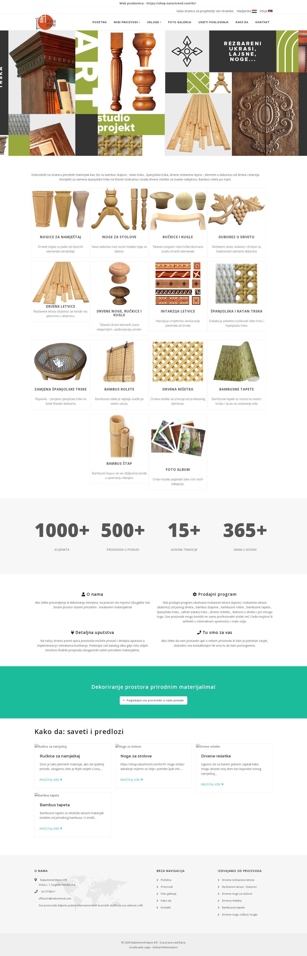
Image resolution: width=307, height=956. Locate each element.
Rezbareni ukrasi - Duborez (239, 887)
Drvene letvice (60, 306)
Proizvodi (167, 887)
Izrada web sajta (139, 947)
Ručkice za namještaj (60, 756)
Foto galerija (179, 22)
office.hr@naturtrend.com (55, 898)
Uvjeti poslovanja (213, 22)
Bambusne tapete (233, 907)
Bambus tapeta (55, 805)
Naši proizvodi (126, 22)
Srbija (264, 11)
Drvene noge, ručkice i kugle (240, 914)
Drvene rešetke (216, 756)
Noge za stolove (136, 756)
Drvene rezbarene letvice (238, 880)
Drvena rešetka (232, 900)
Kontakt (262, 22)
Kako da (242, 22)
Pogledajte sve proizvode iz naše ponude (155, 700)
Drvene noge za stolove (237, 894)
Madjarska (244, 11)
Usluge (153, 22)
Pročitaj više (50, 780)
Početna (100, 22)
